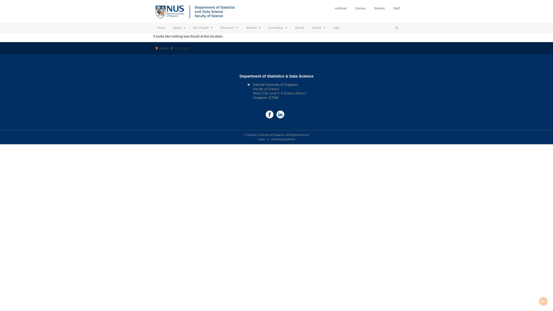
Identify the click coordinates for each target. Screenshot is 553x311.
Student (379, 8)
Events (316, 27)
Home (161, 27)
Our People (201, 27)
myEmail (340, 8)
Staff (396, 8)
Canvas (360, 8)
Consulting (276, 27)
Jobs (336, 27)
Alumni (299, 27)
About (177, 27)
